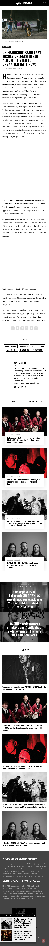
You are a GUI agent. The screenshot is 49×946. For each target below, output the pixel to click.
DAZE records (10, 346)
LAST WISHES (24, 74)
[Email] (36, 328)
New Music (6, 47)
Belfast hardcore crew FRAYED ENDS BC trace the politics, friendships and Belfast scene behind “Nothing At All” (23, 935)
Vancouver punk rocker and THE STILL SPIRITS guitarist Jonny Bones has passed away (24, 688)
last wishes (11, 350)
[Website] (25, 387)
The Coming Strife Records (31, 350)
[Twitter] (22, 328)
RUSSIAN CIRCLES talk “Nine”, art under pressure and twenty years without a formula (22, 565)
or (19, 881)
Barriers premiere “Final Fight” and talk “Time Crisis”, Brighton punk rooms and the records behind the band (23, 923)
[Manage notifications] (43, 941)
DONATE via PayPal (10, 881)
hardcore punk (37, 346)
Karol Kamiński (20, 362)
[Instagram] (22, 387)
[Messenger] (17, 328)
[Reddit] (31, 328)
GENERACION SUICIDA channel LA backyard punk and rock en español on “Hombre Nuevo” (23, 481)
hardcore (24, 346)
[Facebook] (13, 328)
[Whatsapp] (26, 328)
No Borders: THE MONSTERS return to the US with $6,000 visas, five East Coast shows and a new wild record (23, 440)
